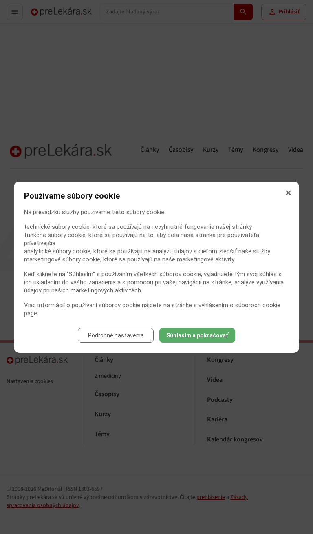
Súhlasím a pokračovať (197, 335)
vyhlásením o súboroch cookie (239, 305)
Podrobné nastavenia (116, 335)
